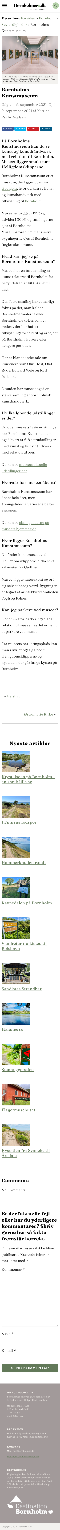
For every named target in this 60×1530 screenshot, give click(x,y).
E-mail (9, 1350)
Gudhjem (9, 188)
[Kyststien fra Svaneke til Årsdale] (16, 1144)
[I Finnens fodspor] (16, 816)
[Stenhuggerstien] (16, 1064)
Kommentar (13, 1269)
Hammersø (12, 1029)
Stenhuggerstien (18, 1069)
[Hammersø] (16, 1023)
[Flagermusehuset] (16, 1104)
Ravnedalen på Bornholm (27, 902)
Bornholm (47, 18)
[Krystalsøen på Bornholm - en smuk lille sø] (16, 771)
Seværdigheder (14, 24)
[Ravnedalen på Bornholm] (16, 897)
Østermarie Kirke (38, 714)
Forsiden (28, 18)
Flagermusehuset (18, 1109)
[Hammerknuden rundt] (16, 857)
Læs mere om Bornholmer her (23, 1456)
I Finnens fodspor (19, 822)
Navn (8, 1334)
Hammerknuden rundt (24, 862)
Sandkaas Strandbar (22, 988)
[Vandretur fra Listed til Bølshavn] (16, 937)
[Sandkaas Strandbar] (16, 983)
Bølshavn (15, 696)
